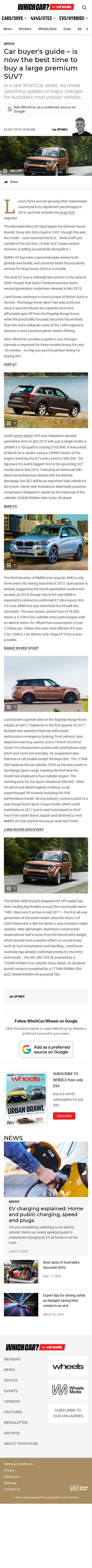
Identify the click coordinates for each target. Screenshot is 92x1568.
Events (11, 1391)
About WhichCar (21, 1443)
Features (13, 1412)
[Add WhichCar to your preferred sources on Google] (46, 1049)
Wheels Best (47, 29)
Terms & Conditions (18, 1464)
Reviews (25, 29)
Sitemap (10, 1483)
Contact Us (12, 1489)
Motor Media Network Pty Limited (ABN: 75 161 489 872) (47, 1497)
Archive (12, 1433)
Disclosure (11, 1477)
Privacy (9, 1470)
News (7, 29)
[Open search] (84, 7)
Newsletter (16, 1422)
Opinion (12, 1401)
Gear (67, 29)
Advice (10, 1380)
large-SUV (67, 212)
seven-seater (23, 436)
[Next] (86, 29)
